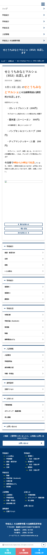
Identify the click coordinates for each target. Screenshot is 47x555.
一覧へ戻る (23, 228)
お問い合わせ (12, 426)
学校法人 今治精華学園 (11, 41)
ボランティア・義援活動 (13, 411)
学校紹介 (5, 15)
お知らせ (10, 398)
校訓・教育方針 (10, 253)
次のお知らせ (22, 233)
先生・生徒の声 (34, 459)
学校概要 (9, 459)
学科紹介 (5, 21)
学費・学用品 (9, 373)
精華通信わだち (10, 339)
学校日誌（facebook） (12, 321)
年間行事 (8, 315)
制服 (6, 333)
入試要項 (8, 355)
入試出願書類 (23, 553)
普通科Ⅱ (8, 293)
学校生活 (5, 28)
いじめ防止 (8, 271)
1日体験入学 (39, 553)
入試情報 (5, 34)
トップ (4, 9)
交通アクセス (9, 389)
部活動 (7, 327)
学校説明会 (8, 361)
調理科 (7, 299)
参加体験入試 (9, 367)
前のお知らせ (24, 224)
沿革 (6, 259)
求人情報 (8, 417)
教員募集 (8, 553)
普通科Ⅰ (8, 287)
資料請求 (10, 383)
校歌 (6, 265)
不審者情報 (8, 405)
